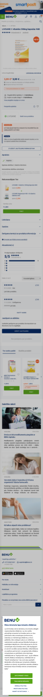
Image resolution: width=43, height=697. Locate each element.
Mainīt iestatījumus (19, 691)
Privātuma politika (21, 688)
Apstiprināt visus (21, 675)
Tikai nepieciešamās (21, 681)
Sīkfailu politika (20, 686)
